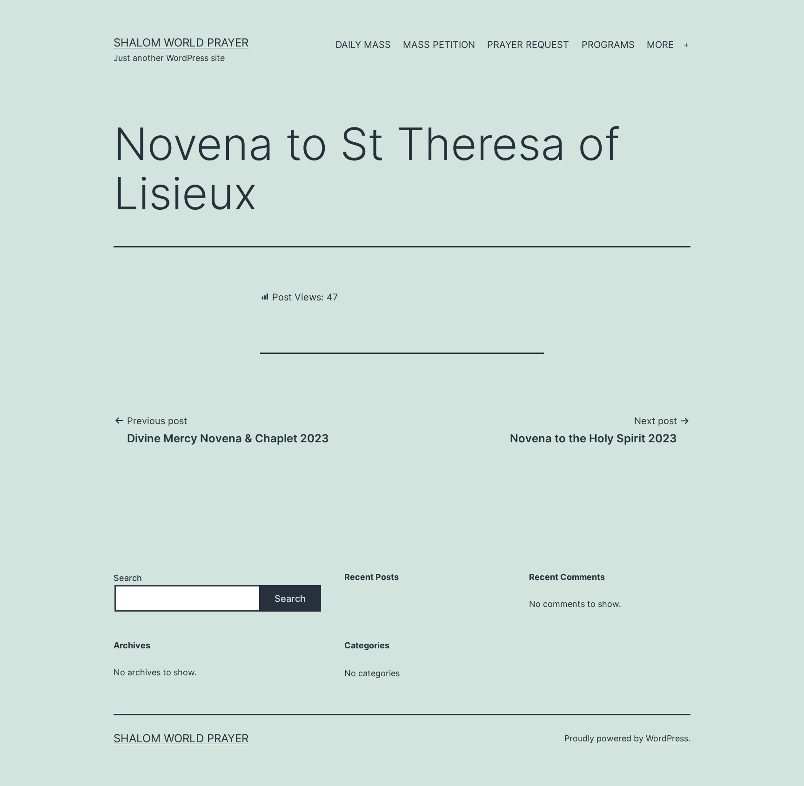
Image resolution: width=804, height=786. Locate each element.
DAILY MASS (363, 44)
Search (128, 578)
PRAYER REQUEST (528, 44)
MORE (660, 44)
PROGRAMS (608, 44)
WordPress (667, 738)
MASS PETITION (439, 44)
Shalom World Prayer (181, 42)
